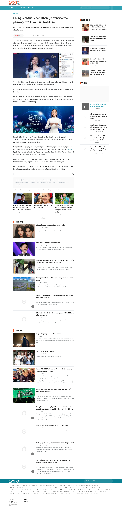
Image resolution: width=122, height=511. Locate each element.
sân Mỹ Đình (78, 487)
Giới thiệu (11, 501)
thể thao (97, 491)
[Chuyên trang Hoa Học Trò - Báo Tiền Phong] (37, 300)
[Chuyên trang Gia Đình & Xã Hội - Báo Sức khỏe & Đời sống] (38, 411)
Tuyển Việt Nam (13, 491)
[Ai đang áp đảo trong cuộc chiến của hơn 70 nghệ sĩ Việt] (24, 449)
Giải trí (15, 14)
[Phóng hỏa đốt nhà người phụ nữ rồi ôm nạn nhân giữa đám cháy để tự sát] (85, 73)
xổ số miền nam (84, 489)
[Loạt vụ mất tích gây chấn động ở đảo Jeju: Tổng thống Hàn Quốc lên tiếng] (22, 198)
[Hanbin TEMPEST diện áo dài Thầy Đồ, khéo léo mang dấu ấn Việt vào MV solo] (24, 375)
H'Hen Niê (17, 185)
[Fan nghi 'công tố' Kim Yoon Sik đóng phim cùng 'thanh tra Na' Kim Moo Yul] (24, 301)
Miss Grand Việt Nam (64, 182)
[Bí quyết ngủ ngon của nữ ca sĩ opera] (24, 340)
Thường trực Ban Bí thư (87, 491)
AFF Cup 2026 (18, 485)
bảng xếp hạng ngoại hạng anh (17, 489)
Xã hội (72, 485)
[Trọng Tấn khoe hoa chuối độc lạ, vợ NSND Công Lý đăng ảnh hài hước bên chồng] (64, 198)
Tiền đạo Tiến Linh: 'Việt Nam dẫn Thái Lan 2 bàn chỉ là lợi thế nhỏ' (98, 61)
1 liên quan (46, 227)
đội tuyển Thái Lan (45, 491)
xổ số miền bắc (13, 494)
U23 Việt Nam (59, 485)
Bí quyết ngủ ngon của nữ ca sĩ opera (48, 334)
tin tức (79, 491)
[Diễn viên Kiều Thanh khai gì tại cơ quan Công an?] (85, 106)
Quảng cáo (11, 505)
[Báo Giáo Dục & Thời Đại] (91, 52)
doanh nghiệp (86, 487)
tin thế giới (71, 487)
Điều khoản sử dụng (13, 502)
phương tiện (34, 485)
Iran (29, 485)
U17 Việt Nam (67, 485)
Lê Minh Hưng (29, 487)
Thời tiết (48, 494)
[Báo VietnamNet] (56, 214)
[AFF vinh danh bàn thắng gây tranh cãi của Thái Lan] (85, 50)
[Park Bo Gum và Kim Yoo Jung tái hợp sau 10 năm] (24, 431)
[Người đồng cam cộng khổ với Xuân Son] (43, 198)
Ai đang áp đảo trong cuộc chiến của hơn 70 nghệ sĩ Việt (55, 443)
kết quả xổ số (36, 491)
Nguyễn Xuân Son (50, 485)
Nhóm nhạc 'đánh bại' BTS (45, 351)
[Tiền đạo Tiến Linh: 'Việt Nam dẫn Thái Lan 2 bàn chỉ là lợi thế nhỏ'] (85, 61)
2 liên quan (46, 245)
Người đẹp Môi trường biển (32, 182)
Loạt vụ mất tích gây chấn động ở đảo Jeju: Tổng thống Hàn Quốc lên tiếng (22, 208)
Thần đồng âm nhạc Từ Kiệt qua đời (48, 243)
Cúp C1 (74, 491)
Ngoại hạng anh (92, 489)
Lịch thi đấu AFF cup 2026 (56, 491)
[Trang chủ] (14, 3)
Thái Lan (78, 485)
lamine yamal (28, 491)
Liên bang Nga (42, 487)
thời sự (83, 485)
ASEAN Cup (62, 489)
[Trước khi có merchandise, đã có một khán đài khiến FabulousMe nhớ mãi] (24, 395)
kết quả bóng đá (37, 494)
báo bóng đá (36, 489)
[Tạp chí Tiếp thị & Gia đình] (37, 265)
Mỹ (43, 494)
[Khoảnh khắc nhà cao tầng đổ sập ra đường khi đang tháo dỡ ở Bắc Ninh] (85, 149)
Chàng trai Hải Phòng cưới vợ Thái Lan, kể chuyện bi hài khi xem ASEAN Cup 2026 (98, 27)
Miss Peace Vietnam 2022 (43, 180)
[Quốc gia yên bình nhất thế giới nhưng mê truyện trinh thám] (24, 284)
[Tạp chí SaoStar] (17, 35)
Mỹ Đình (62, 494)
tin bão (35, 487)
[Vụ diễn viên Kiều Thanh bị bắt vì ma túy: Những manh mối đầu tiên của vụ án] (85, 127)
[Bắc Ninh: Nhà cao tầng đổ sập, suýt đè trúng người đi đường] (85, 39)
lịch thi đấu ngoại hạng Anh (60, 487)
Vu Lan (104, 487)
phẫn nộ (55, 182)
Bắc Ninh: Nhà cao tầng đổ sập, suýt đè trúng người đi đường (98, 38)
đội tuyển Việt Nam (27, 494)
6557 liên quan (45, 265)
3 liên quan (45, 317)
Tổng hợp (26, 501)
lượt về (42, 489)
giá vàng (47, 489)
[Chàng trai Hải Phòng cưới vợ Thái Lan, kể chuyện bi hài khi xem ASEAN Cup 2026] (85, 27)
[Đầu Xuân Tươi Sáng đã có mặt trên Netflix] (24, 231)
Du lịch (70, 149)
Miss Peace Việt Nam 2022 (28, 180)
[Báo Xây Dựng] (92, 43)
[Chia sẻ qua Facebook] (14, 174)
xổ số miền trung (55, 494)
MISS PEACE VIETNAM (56, 180)
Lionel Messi (42, 485)
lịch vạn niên (50, 487)
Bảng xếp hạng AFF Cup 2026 (104, 489)
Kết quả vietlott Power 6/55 (92, 485)
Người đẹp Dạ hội (19, 182)
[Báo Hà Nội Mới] (92, 108)
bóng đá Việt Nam (70, 494)
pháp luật (76, 489)
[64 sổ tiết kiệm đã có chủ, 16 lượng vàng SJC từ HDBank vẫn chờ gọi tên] (24, 319)
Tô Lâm (19, 494)
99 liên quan (97, 108)
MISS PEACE (18, 180)
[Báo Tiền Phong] (36, 210)
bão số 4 (12, 485)
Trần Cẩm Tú (103, 491)
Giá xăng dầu (70, 489)
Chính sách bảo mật (13, 504)
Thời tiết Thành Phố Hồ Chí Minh (17, 487)
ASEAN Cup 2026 (79, 494)
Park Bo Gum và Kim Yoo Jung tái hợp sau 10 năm (52, 425)
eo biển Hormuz (94, 487)
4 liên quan (97, 120)
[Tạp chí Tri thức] (37, 282)
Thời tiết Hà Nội (67, 491)
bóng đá (25, 485)
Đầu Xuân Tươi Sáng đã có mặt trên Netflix (50, 225)
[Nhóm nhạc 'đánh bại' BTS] (24, 357)
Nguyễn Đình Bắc (54, 489)
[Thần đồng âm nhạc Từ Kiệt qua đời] (24, 249)
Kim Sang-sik (28, 489)
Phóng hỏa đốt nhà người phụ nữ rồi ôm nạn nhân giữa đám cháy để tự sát (97, 73)
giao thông (20, 491)
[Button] (112, 8)
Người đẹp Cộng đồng (46, 182)
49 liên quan (36, 35)
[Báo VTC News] (15, 212)
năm (100, 487)
